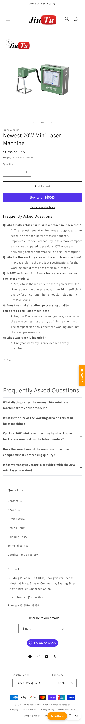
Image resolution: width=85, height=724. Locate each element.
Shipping (7, 157)
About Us (14, 510)
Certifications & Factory (23, 554)
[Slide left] (33, 122)
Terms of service (18, 545)
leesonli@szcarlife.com (32, 597)
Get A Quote (57, 715)
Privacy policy (16, 518)
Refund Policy (17, 528)
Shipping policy (32, 715)
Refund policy (29, 709)
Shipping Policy (17, 537)
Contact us (15, 501)
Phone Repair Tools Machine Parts (40, 704)
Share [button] (10, 360)
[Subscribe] (62, 628)
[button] (8, 18)
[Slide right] (51, 122)
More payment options (42, 206)
